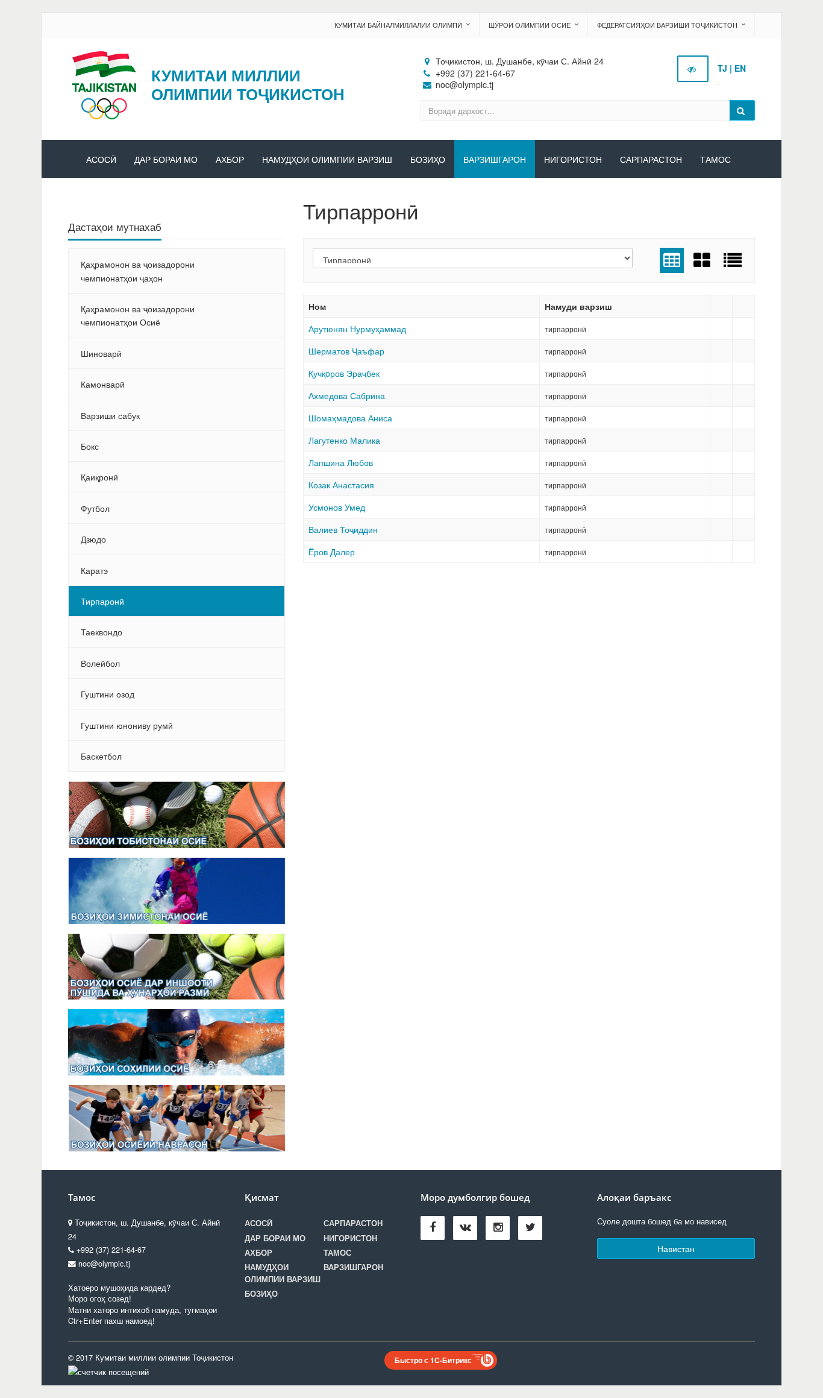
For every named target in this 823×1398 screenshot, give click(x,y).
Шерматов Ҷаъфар (346, 351)
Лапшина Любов (340, 462)
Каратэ (94, 570)
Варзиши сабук (110, 415)
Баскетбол (101, 756)
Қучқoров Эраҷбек (344, 373)
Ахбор (230, 160)
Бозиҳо (427, 160)
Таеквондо (101, 632)
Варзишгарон (494, 160)
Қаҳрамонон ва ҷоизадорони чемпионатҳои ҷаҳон (138, 270)
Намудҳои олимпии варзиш (327, 160)
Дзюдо (93, 539)
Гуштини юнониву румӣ (127, 725)
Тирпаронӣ (102, 601)
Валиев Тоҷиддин (343, 529)
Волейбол (100, 663)
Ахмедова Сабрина (346, 395)
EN (740, 68)
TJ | (725, 68)
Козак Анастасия (341, 485)
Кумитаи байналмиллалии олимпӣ (398, 25)
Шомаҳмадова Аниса (350, 418)
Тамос (715, 160)
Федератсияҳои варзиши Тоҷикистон (667, 25)
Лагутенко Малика (344, 440)
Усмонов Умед (336, 507)
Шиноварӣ (101, 353)
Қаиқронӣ (99, 477)
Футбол (95, 508)
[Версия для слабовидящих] (693, 68)
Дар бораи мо (166, 160)
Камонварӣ (103, 384)
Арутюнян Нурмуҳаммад (357, 329)
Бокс (90, 446)
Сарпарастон (651, 160)
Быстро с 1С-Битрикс (433, 1360)
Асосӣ (101, 160)
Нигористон (573, 160)
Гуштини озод (107, 694)
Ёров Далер (331, 552)
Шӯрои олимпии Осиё (530, 25)
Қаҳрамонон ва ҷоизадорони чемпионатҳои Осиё (138, 315)
